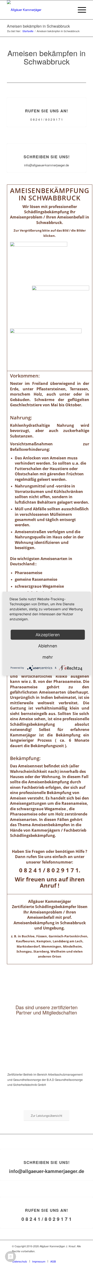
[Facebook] (77, 1256)
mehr (47, 656)
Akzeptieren (48, 634)
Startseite (27, 31)
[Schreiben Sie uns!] (46, 143)
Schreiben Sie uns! (47, 156)
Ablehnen (47, 645)
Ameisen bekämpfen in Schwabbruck (38, 26)
